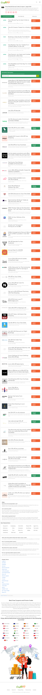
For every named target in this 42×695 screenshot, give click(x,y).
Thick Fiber (4, 585)
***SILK (34, 422)
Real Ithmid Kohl (5, 567)
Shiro (13, 528)
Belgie (27, 623)
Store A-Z (5, 595)
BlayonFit (4, 592)
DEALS (33, 21)
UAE (17, 637)
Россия (36, 633)
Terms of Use (28, 689)
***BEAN (34, 128)
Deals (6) (34, 16)
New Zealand (6, 637)
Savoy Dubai (10, 595)
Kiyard (3, 587)
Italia (27, 630)
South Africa (16, 635)
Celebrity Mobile (5, 584)
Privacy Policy (20, 689)
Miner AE (4, 574)
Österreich (27, 635)
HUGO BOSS (21, 525)
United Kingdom (27, 628)
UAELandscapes (5, 570)
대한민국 (6, 630)
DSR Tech (13, 532)
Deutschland (36, 626)
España (26, 626)
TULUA (3, 579)
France (16, 628)
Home (2, 595)
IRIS (3, 582)
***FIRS (34, 476)
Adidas (28, 530)
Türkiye (6, 635)
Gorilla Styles (5, 532)
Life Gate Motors (36, 530)
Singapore (27, 633)
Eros (13, 530)
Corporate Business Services (21, 528)
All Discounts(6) (7, 16)
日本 (37, 628)
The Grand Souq (36, 528)
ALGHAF (21, 532)
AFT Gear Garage (5, 590)
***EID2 (34, 413)
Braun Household (21, 530)
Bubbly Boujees (5, 530)
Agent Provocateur (36, 525)
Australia (16, 623)
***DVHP (34, 186)
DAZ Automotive (5, 528)
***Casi (34, 145)
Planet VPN (28, 525)
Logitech (4, 561)
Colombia (17, 626)
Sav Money (28, 528)
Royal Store (4, 569)
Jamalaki (4, 562)
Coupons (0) (21, 16)
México (36, 630)
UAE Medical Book (6, 572)
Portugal (27, 637)
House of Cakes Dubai (5, 525)
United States (6, 623)
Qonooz (3, 566)
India (17, 630)
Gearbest (4, 564)
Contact (34, 689)
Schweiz (37, 635)
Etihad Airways (5, 580)
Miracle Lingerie (5, 575)
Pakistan (17, 633)
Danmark (7, 628)
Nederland (7, 633)
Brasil (37, 623)
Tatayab (3, 577)
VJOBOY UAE (5, 588)
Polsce (16, 640)
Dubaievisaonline (13, 525)
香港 (7, 640)
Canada (6, 626)
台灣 (37, 637)
